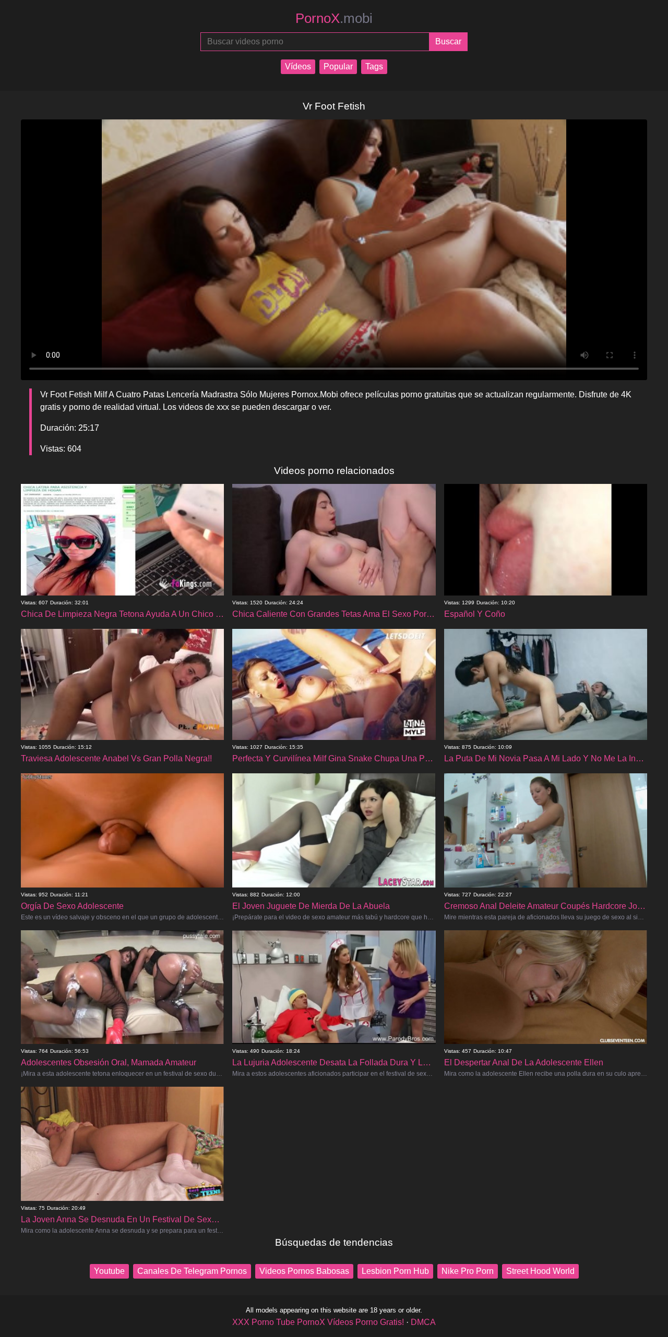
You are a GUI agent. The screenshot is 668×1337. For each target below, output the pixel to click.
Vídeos (298, 66)
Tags (374, 66)
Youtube (109, 1271)
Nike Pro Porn (468, 1271)
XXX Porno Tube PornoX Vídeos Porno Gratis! (318, 1322)
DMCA (423, 1322)
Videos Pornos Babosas (304, 1271)
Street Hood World (540, 1271)
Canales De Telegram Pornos (192, 1271)
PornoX (334, 18)
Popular (338, 66)
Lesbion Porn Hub (395, 1271)
